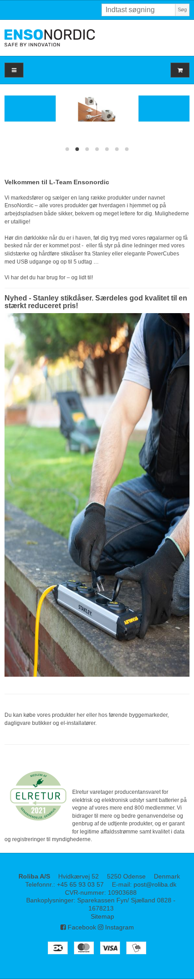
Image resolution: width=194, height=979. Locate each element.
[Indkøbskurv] (180, 70)
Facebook (81, 927)
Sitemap (102, 916)
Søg (182, 9)
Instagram (118, 927)
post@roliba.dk (155, 884)
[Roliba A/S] (97, 37)
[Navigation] (14, 70)
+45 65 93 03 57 (80, 884)
